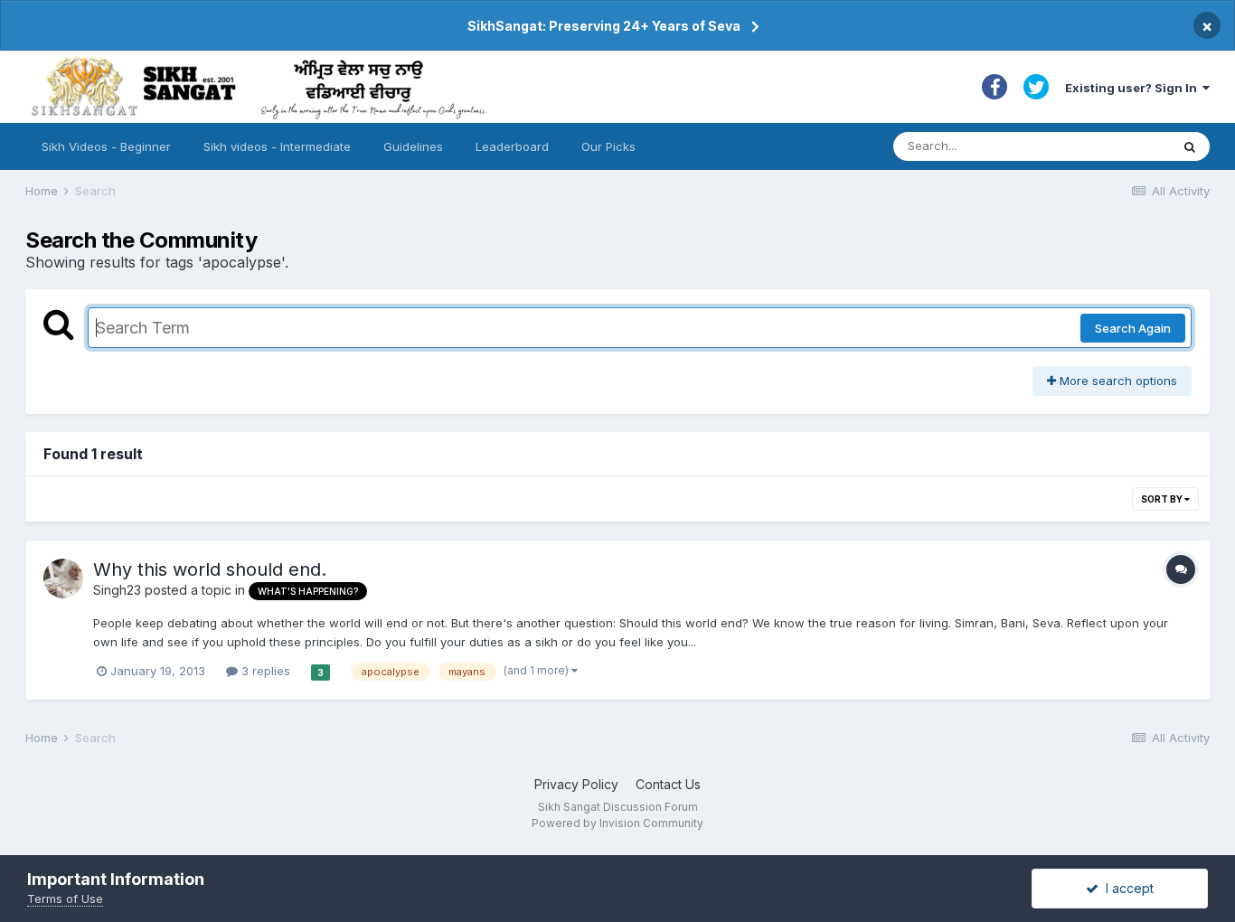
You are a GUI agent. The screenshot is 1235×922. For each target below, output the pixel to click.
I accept (1126, 888)
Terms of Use (65, 898)
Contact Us (668, 784)
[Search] (1190, 146)
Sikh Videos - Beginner (106, 146)
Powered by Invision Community (617, 823)
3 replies (264, 670)
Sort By (1162, 499)
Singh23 (117, 589)
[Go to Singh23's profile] (63, 578)
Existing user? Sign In (1133, 87)
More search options (1116, 380)
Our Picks (608, 146)
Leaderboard (512, 146)
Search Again (1133, 328)
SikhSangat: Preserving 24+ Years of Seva (603, 25)
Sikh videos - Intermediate (277, 146)
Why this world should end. (209, 569)
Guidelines (413, 146)
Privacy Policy (576, 784)
